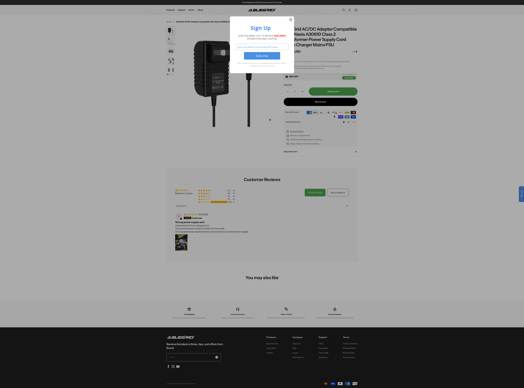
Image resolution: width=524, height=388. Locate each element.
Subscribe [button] (262, 55)
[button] (290, 19)
